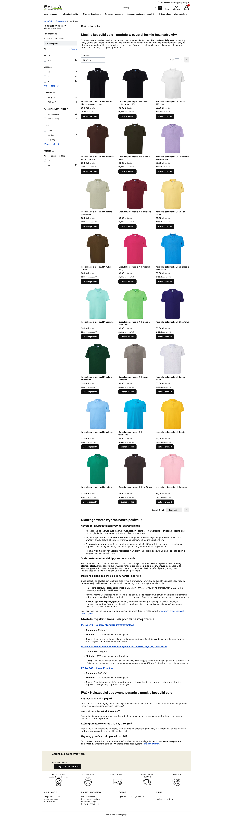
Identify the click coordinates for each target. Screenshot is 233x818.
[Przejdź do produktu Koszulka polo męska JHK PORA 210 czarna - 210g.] (135, 83)
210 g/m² (51, 97)
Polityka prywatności (90, 804)
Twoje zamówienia (52, 796)
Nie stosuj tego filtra (56, 156)
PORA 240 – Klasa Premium (97, 668)
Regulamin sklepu (88, 801)
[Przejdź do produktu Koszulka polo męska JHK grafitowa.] (135, 469)
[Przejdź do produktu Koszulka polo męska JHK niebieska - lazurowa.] (172, 248)
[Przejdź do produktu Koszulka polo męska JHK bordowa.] (135, 193)
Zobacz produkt (90, 116)
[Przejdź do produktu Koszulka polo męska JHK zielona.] (98, 469)
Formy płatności (88, 796)
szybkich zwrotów (151, 744)
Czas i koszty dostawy (90, 799)
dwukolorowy (53, 118)
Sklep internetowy (116, 815)
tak (49, 160)
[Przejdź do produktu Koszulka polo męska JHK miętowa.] (98, 303)
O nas (158, 796)
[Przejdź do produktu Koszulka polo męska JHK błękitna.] (98, 414)
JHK (49, 60)
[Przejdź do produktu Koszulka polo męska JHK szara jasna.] (172, 359)
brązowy (51, 139)
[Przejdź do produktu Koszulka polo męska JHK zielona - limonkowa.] (135, 303)
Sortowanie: (85, 55)
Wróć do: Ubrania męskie (55, 38)
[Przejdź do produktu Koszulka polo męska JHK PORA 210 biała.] (172, 83)
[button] (160, 8)
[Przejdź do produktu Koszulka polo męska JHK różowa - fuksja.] (135, 248)
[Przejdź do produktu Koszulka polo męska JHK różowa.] (172, 469)
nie (49, 165)
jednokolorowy (54, 114)
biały (50, 130)
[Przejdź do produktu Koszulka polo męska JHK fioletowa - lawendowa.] (172, 138)
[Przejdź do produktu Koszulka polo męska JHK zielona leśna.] (135, 138)
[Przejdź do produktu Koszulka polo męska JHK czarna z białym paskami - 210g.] (98, 83)
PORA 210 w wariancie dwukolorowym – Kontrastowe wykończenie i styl (124, 646)
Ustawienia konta (51, 799)
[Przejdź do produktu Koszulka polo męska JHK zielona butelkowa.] (98, 359)
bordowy (51, 135)
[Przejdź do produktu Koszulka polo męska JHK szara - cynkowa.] (135, 359)
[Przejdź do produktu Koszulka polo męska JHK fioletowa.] (172, 303)
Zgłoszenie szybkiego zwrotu (131, 796)
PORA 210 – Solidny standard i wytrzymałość (107, 625)
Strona (172, 60)
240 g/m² (52, 102)
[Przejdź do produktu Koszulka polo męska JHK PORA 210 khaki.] (98, 248)
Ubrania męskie (61, 21)
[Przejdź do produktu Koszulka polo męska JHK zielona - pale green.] (98, 193)
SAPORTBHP (48, 21)
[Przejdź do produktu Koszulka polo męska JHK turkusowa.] (135, 414)
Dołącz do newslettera (68, 766)
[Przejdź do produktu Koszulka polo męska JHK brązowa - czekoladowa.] (98, 138)
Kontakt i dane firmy (164, 799)
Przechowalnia (50, 801)
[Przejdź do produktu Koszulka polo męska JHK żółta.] (172, 414)
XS (49, 72)
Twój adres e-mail (59, 762)
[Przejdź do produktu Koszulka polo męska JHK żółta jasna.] (172, 193)
